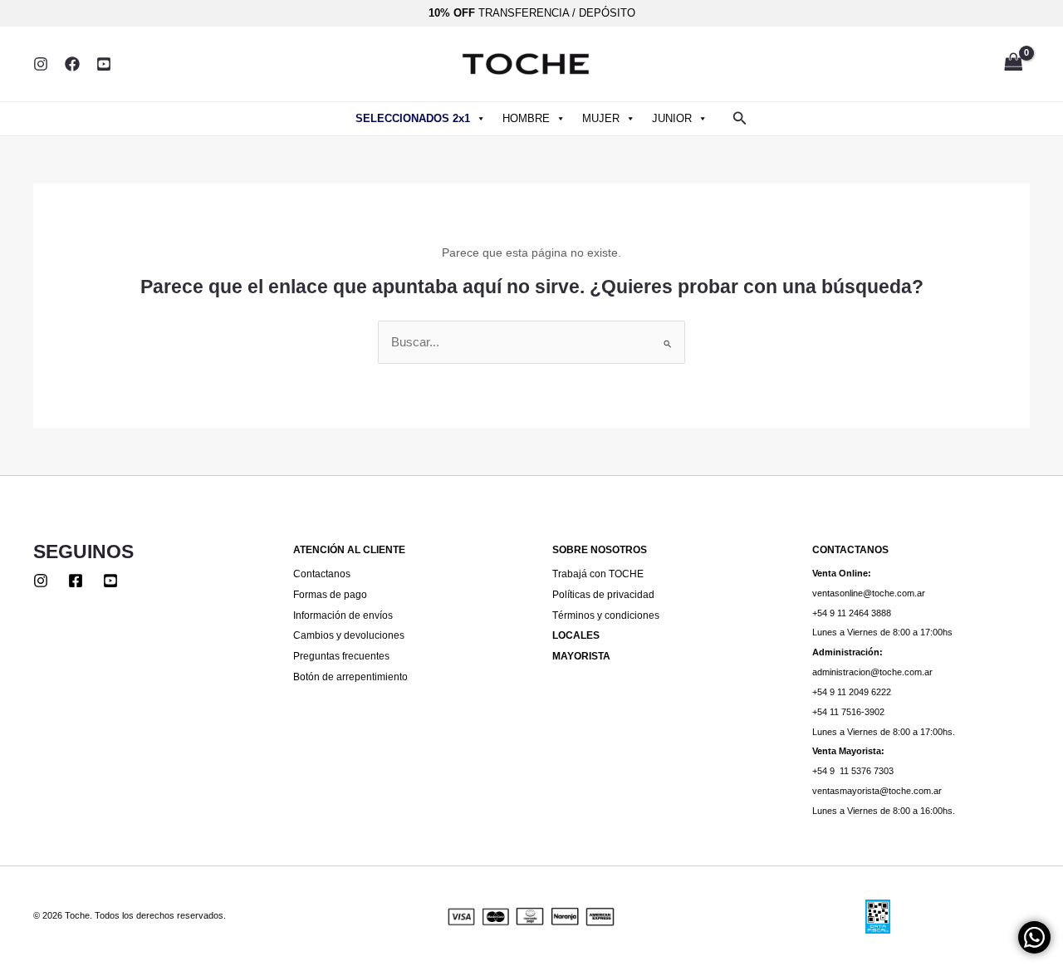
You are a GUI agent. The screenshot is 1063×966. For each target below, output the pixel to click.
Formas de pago (330, 594)
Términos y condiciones (605, 615)
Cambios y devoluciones (348, 635)
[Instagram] (40, 63)
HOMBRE (526, 118)
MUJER (601, 118)
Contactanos (321, 573)
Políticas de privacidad (603, 594)
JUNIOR (672, 118)
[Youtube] (110, 580)
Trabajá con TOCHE (598, 573)
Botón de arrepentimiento (350, 676)
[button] (739, 119)
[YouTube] (103, 63)
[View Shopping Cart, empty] (1013, 64)
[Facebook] (72, 63)
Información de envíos (343, 615)
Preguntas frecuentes (341, 655)
